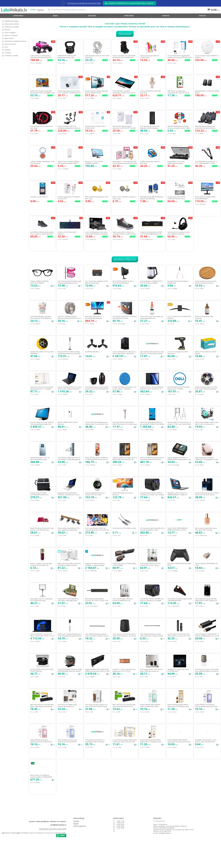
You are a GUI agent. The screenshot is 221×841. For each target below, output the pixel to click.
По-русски (40, 10)
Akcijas (55, 16)
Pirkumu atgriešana (79, 826)
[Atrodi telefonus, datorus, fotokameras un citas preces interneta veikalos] (41, 833)
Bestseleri (92, 16)
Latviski (33, 10)
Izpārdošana (129, 16)
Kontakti (202, 16)
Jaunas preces (18, 16)
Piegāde (76, 823)
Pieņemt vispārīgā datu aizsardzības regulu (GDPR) (130, 3)
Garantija (165, 16)
